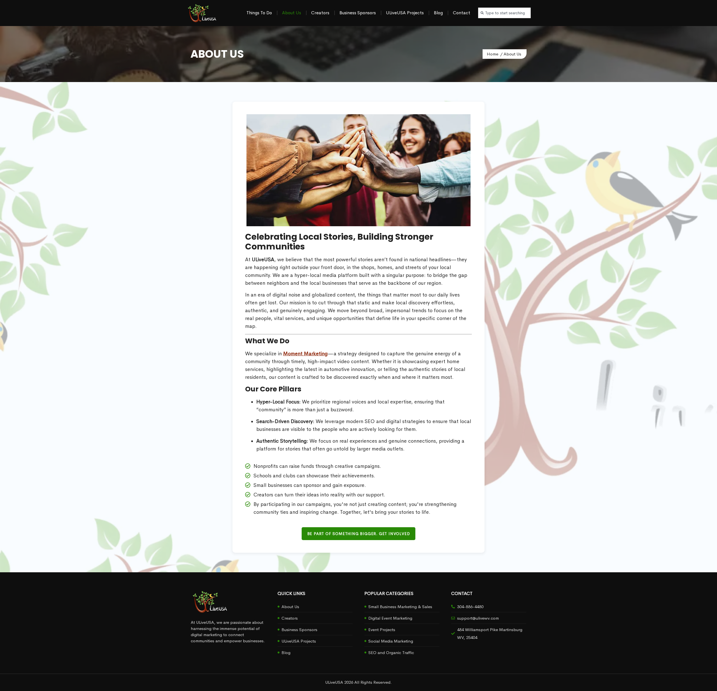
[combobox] (504, 13)
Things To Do (259, 13)
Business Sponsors (357, 13)
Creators (320, 13)
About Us (291, 13)
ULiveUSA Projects (405, 13)
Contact (461, 13)
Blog (438, 13)
